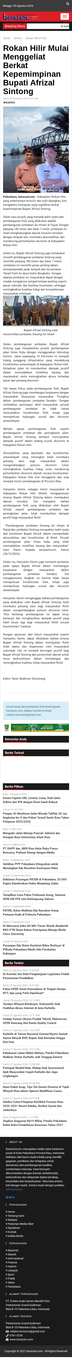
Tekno (11, 1282)
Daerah (11, 1254)
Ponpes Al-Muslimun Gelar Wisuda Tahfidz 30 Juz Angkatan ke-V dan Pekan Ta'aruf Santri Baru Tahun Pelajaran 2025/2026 (36, 817)
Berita (18, 38)
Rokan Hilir (32, 38)
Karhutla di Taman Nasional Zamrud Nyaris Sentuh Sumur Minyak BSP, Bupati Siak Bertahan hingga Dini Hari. (35, 1038)
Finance (12, 1262)
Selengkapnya (14, 1189)
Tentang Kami (15, 1215)
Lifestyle (12, 1270)
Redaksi (12, 1219)
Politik (11, 1278)
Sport (10, 1274)
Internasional (15, 1258)
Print (44, 38)
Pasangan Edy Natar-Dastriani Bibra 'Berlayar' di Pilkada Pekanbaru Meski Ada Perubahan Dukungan (34, 949)
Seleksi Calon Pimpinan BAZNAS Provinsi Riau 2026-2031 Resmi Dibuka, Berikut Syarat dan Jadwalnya (33, 1106)
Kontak (11, 1231)
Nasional (12, 1250)
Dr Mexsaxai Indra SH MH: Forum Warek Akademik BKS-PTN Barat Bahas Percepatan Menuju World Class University (35, 930)
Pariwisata (14, 1286)
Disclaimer (13, 1227)
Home (6, 38)
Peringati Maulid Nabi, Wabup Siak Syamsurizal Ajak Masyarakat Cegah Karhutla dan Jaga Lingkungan (33, 1072)
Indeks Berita (15, 1235)
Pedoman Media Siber (20, 1223)
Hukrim (11, 1266)
